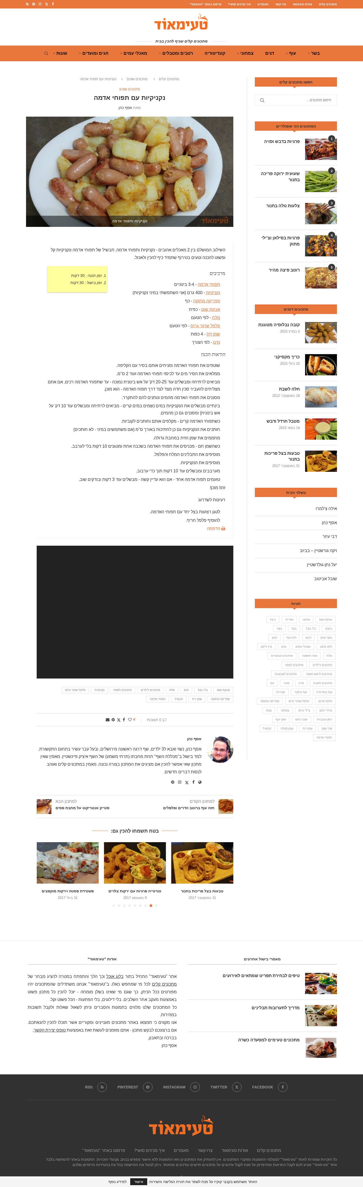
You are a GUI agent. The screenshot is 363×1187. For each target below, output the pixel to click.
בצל (294, 628)
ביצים (328, 628)
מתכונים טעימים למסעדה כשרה (269, 1040)
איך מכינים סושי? (239, 4)
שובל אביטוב (325, 578)
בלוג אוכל (115, 976)
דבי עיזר (330, 536)
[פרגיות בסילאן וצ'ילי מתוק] (321, 245)
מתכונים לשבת (322, 683)
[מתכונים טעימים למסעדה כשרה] (321, 1047)
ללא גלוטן (326, 646)
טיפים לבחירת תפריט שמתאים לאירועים (261, 975)
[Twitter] (46, 4)
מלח (216, 317)
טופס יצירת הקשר (50, 1030)
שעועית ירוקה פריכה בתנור (280, 176)
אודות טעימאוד (302, 4)
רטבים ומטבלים (177, 53)
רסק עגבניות (324, 719)
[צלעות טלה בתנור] (321, 213)
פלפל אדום (325, 701)
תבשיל (179, 699)
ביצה (273, 619)
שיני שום (327, 728)
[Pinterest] (33, 4)
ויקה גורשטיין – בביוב (318, 550)
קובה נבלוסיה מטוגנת (279, 325)
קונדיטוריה (215, 53)
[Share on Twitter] (119, 720)
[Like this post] (130, 720)
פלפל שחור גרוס (205, 326)
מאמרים (263, 4)
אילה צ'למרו (326, 508)
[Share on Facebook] (124, 720)
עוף (292, 53)
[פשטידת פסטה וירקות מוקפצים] (68, 863)
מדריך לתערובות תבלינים (276, 1008)
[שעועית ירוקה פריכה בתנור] (321, 181)
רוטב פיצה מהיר (284, 270)
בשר (315, 53)
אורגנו (306, 619)
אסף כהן (125, 107)
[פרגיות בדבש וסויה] (321, 149)
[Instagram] (40, 4)
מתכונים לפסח (122, 690)
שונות (61, 53)
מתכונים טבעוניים (282, 655)
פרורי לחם (325, 710)
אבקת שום (210, 309)
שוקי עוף (281, 719)
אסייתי (289, 619)
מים (216, 342)
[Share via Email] (107, 720)
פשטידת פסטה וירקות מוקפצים (68, 891)
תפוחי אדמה (209, 284)
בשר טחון (326, 637)
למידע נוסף (117, 1182)
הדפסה (214, 528)
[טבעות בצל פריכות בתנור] (202, 863)
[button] (43, 874)
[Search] (46, 53)
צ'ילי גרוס (304, 710)
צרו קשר (280, 4)
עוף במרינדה (324, 692)
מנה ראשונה (309, 655)
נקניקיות (213, 292)
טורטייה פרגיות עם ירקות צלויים (134, 891)
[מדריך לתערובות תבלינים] (321, 1015)
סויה (301, 683)
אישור (138, 1182)
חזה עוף (291, 637)
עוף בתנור (300, 692)
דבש (308, 637)
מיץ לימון (266, 646)
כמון (274, 637)
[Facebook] (53, 4)
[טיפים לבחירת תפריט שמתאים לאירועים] (321, 983)
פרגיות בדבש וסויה (282, 141)
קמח (269, 710)
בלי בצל (203, 690)
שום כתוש (301, 719)
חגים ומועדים (95, 53)
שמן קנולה (287, 728)
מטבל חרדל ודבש (283, 421)
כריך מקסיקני (287, 357)
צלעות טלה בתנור (283, 206)
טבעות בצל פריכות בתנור (202, 891)
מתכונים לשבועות (286, 674)
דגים (269, 53)
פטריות (280, 692)
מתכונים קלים (328, 4)
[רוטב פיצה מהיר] (321, 278)
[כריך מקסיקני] (321, 364)
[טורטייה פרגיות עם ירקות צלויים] (135, 863)
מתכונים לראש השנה (319, 674)
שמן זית (213, 334)
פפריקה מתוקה (206, 301)
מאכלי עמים (135, 53)
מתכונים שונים (137, 79)
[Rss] (27, 4)
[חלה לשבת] (321, 397)
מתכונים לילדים (150, 690)
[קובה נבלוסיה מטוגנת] (321, 332)
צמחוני (247, 53)
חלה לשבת (289, 389)
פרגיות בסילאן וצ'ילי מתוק (280, 241)
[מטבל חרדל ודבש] (321, 429)
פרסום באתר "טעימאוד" (205, 4)
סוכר (286, 683)
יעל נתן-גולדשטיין (322, 564)
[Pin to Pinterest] (113, 720)
